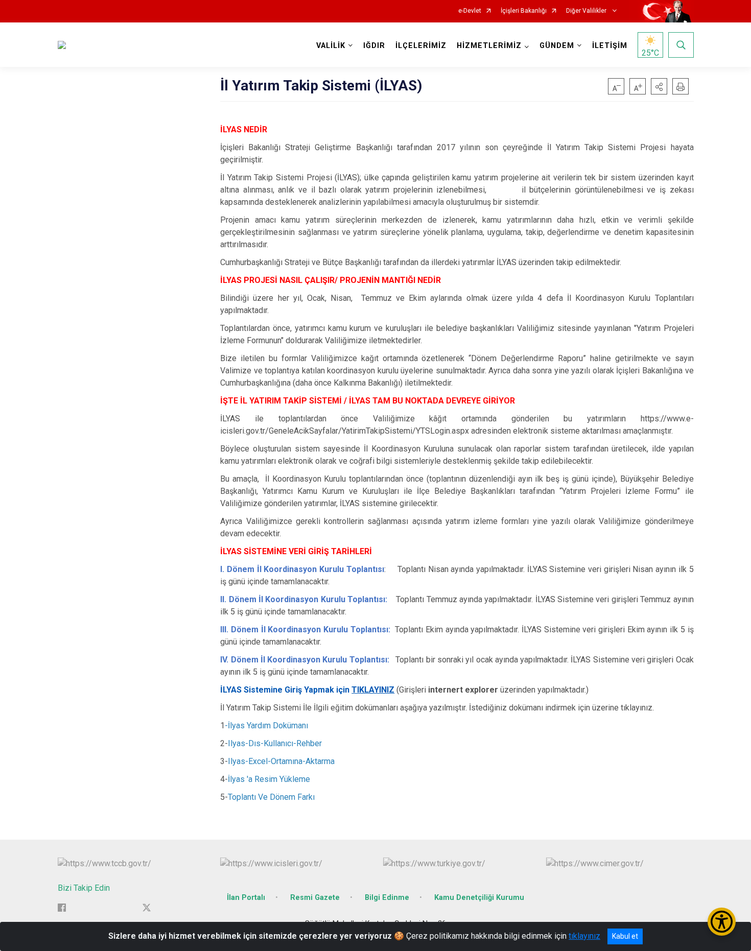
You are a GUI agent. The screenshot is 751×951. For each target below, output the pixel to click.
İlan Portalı (246, 897)
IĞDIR (374, 45)
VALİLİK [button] (330, 45)
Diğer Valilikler (587, 11)
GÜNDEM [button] (556, 45)
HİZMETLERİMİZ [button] (489, 45)
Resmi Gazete (315, 897)
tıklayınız (584, 936)
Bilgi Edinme (387, 897)
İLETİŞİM (609, 45)
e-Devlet (469, 11)
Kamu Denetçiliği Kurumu (479, 897)
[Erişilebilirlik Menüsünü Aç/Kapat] (722, 922)
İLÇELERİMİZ (421, 45)
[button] (659, 86)
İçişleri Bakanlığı (524, 11)
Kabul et (625, 936)
